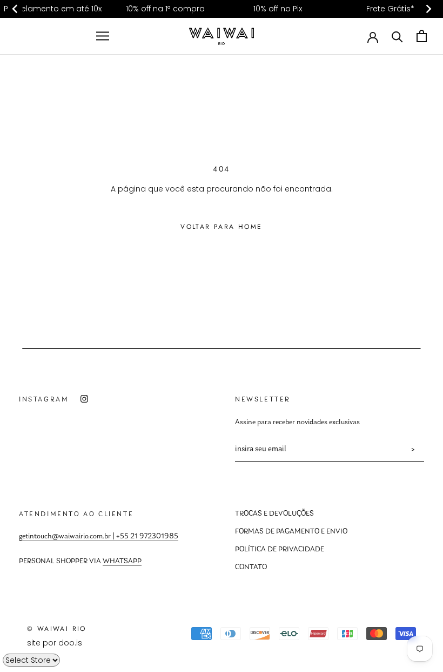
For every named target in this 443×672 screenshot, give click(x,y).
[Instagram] (84, 399)
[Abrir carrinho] (422, 36)
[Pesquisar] (397, 36)
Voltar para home (221, 227)
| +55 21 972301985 (144, 537)
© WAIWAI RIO (56, 629)
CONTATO (251, 567)
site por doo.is (54, 642)
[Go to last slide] (15, 9)
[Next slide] (427, 9)
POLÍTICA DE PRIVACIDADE (279, 550)
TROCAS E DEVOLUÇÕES (274, 514)
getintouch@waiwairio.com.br (65, 537)
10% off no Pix (277, 8)
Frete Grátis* (390, 8)
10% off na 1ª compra (165, 8)
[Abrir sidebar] (102, 36)
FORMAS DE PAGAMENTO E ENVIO (291, 532)
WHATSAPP (122, 561)
